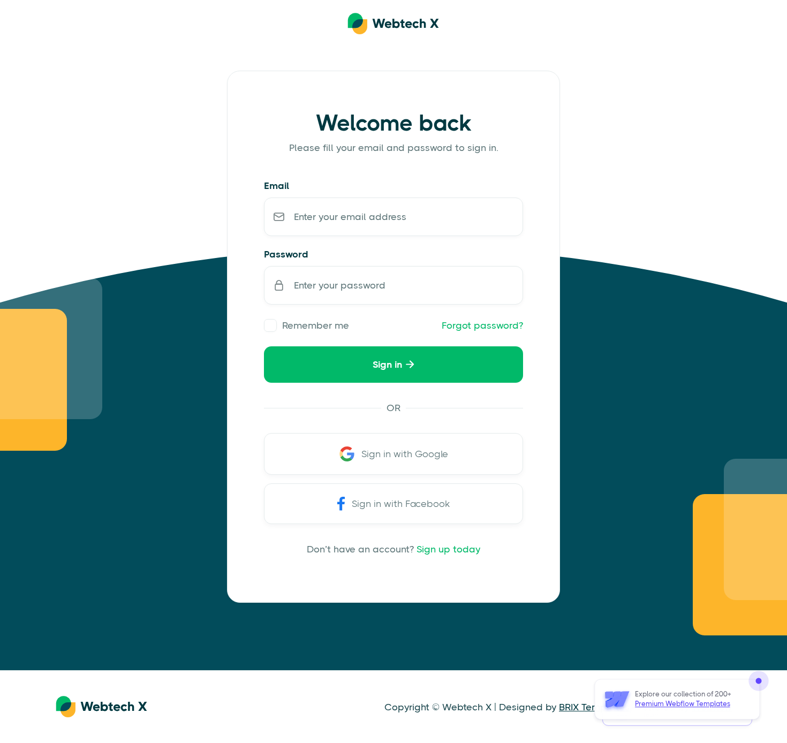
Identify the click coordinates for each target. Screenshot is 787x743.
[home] (393, 24)
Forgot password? (482, 325)
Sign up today (448, 549)
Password (286, 254)
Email (276, 185)
